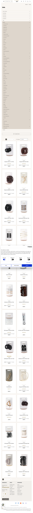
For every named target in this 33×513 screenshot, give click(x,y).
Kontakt (11, 490)
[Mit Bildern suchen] (4, 1)
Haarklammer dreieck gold (9, 415)
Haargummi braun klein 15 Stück (24, 415)
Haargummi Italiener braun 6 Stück (23, 161)
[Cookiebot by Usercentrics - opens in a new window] (28, 247)
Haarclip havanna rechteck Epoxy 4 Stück (24, 218)
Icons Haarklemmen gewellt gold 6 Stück (24, 443)
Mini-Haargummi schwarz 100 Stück (9, 443)
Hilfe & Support (12, 494)
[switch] (12, 259)
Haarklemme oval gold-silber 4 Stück (9, 302)
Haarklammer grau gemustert (9, 471)
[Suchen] (12, 1)
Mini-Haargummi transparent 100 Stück (9, 330)
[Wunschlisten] (26, 1)
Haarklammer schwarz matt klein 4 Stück (24, 358)
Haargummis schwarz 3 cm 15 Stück (9, 161)
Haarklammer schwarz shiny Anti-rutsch (24, 471)
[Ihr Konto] (28, 1)
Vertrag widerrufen (6, 499)
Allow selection (16, 265)
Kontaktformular (5, 487)
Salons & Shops (19, 493)
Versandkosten (12, 493)
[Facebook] (3, 494)
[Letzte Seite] (13, 139)
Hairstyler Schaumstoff (9, 274)
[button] (29, 11)
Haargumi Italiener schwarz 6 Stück (9, 218)
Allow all (27, 265)
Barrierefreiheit (19, 487)
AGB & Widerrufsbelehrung (20, 485)
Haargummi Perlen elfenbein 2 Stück (24, 386)
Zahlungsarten (12, 491)
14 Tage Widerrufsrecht (12, 488)
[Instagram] (3, 496)
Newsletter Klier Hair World (12, 485)
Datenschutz (19, 490)
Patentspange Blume (9, 386)
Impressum (19, 491)
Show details (28, 262)
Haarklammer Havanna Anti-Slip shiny (24, 302)
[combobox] (8, 1)
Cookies (18, 488)
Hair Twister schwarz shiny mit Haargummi (23, 330)
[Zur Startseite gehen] (16, 1)
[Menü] (21, 1)
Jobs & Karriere (19, 494)
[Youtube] (5, 494)
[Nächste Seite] (11, 139)
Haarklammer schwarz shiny (23, 274)
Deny (6, 265)
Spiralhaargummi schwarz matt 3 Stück (9, 358)
